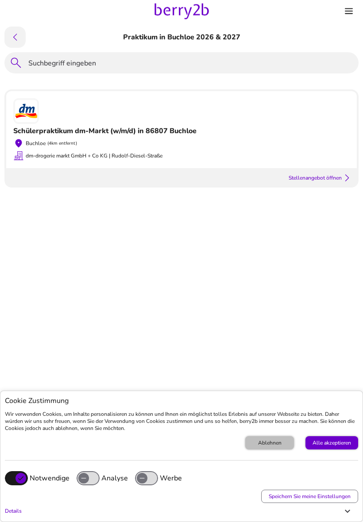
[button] (179, 511)
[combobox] (191, 64)
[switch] (88, 478)
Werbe (171, 478)
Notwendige (50, 478)
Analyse (114, 478)
